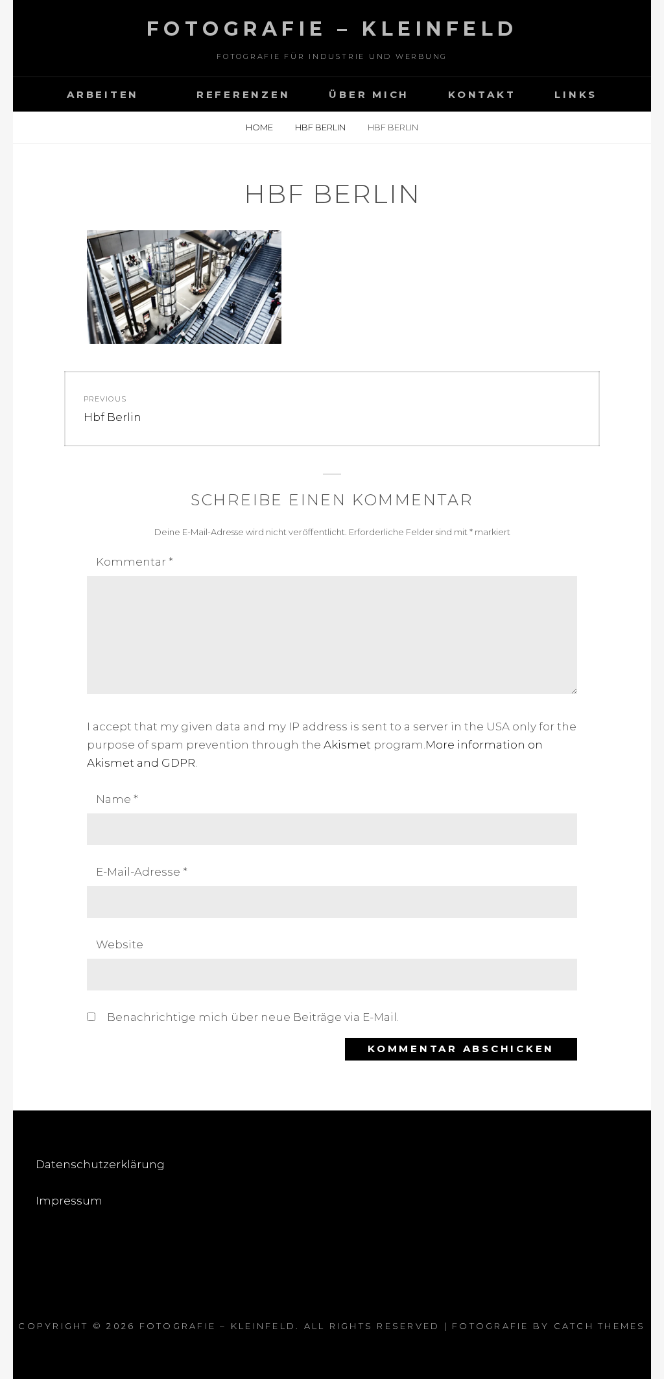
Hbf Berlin (321, 127)
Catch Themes (600, 1326)
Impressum (69, 1200)
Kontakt (482, 94)
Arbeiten (103, 94)
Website (119, 944)
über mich (369, 94)
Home (260, 127)
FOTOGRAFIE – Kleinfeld (332, 29)
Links (575, 94)
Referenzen (243, 94)
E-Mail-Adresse (141, 871)
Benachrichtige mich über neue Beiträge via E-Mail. (253, 1017)
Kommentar (134, 561)
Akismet (347, 744)
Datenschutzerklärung (100, 1164)
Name (117, 799)
